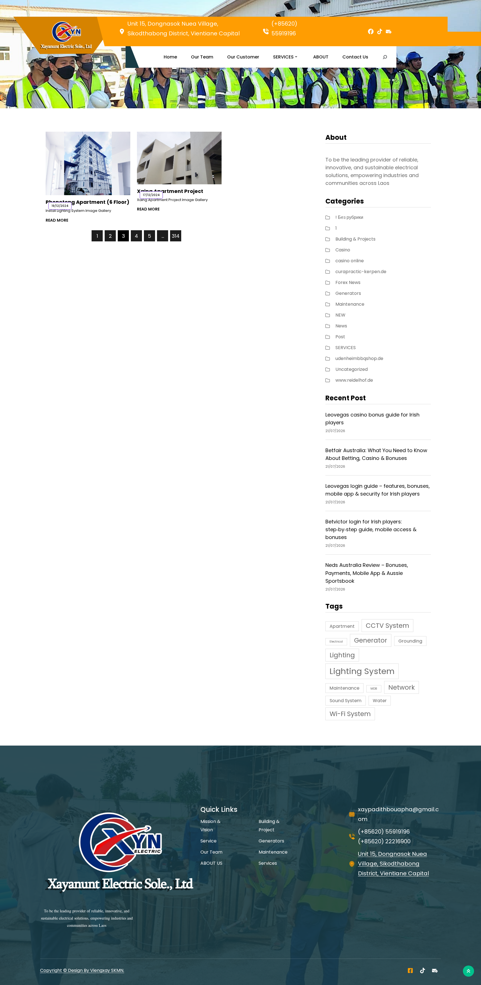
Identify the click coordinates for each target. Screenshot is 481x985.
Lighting (342, 655)
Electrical (336, 641)
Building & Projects (355, 239)
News (341, 326)
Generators (348, 293)
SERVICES (345, 347)
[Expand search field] (385, 57)
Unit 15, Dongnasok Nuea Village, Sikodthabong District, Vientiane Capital (393, 863)
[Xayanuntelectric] (410, 970)
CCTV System (387, 625)
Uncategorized (351, 369)
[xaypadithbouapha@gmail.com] (435, 970)
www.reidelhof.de (354, 380)
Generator (370, 640)
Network (401, 687)
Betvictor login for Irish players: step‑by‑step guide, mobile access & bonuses (370, 529)
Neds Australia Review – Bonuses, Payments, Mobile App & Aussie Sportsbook (366, 573)
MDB (373, 689)
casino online (349, 261)
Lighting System (362, 671)
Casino (342, 250)
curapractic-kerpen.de (360, 271)
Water (380, 700)
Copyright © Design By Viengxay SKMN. (82, 970)
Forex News (347, 282)
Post (340, 337)
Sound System (346, 700)
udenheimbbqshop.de (359, 358)
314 (176, 235)
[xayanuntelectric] (422, 970)
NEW (340, 315)
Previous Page (68, 236)
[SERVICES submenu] (296, 56)
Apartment (342, 626)
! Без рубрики (349, 217)
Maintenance (349, 304)
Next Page (200, 236)
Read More (57, 220)
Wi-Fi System (350, 713)
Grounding (410, 641)
